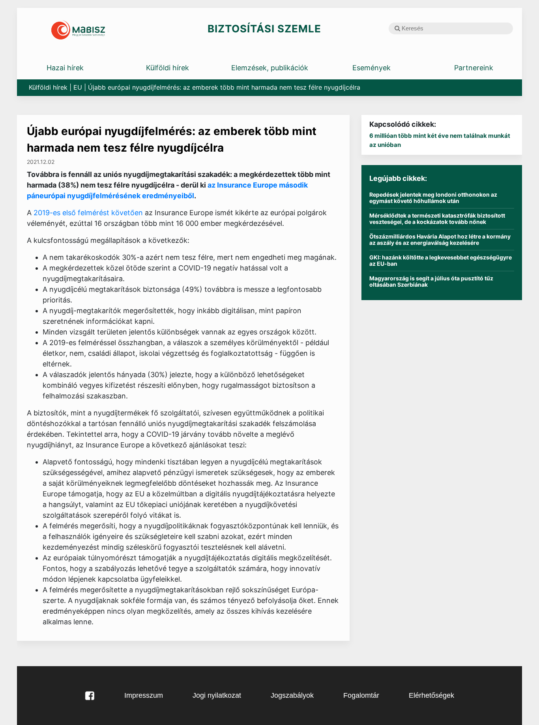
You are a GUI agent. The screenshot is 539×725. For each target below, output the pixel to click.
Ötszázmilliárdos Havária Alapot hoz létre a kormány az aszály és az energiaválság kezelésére (440, 239)
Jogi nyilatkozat (217, 695)
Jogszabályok (292, 695)
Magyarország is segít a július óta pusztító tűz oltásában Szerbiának (431, 281)
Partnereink (473, 68)
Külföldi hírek (167, 68)
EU (77, 87)
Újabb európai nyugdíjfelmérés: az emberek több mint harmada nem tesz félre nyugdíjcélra (171, 139)
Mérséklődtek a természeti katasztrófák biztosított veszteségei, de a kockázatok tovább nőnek (437, 218)
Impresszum (143, 695)
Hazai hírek (65, 68)
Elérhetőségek (431, 695)
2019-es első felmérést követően (89, 212)
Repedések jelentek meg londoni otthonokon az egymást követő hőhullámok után (433, 198)
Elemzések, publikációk (269, 68)
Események (371, 68)
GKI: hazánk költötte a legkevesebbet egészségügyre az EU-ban (440, 260)
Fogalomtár (361, 695)
